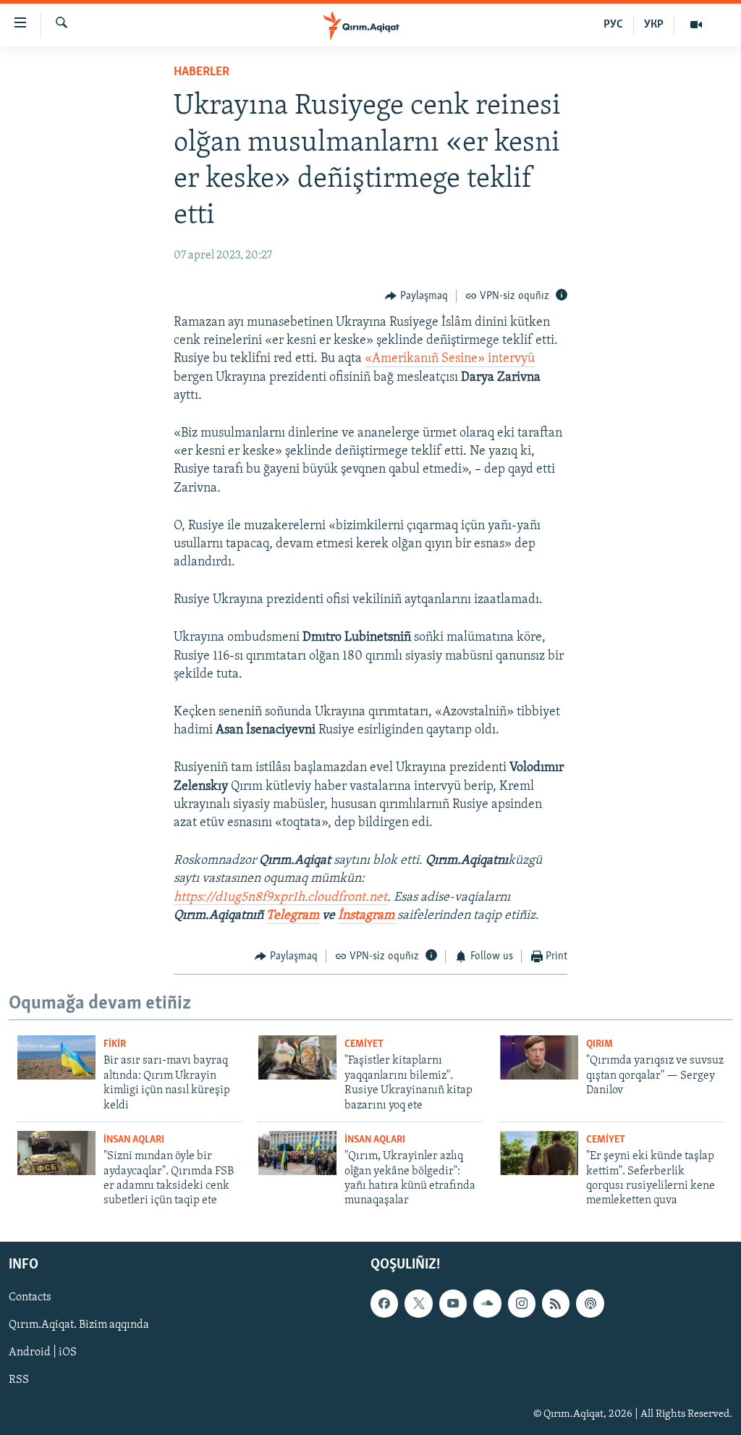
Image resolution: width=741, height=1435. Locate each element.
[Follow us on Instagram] (521, 1303)
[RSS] (555, 1303)
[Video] (696, 24)
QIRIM (599, 1044)
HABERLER (201, 72)
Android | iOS (43, 1352)
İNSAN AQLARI (133, 1140)
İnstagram (367, 915)
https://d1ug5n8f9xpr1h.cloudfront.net (280, 897)
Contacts (30, 1297)
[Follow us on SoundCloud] (487, 1303)
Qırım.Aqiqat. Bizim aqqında (79, 1325)
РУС (613, 24)
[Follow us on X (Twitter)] (418, 1303)
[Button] (416, 296)
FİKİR (114, 1044)
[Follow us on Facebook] (384, 1303)
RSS (19, 1380)
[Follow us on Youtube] (453, 1303)
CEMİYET (364, 1044)
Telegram (292, 915)
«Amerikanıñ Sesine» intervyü (450, 359)
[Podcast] (590, 1303)
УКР (654, 24)
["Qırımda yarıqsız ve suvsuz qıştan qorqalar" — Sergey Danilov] (539, 1057)
